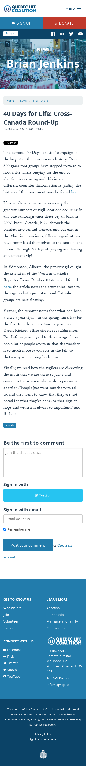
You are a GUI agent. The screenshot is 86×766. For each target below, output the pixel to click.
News (23, 100)
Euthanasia (55, 614)
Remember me (18, 529)
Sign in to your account (43, 739)
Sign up (23, 23)
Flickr (11, 656)
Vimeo (12, 670)
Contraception (57, 628)
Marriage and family (62, 621)
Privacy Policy (43, 734)
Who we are (12, 608)
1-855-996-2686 (58, 678)
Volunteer (10, 621)
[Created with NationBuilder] (43, 754)
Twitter (45, 495)
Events (8, 628)
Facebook (14, 650)
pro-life (9, 425)
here (74, 192)
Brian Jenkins (40, 100)
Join (6, 614)
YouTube (14, 676)
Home (10, 100)
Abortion (53, 608)
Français (10, 33)
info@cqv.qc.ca (58, 685)
